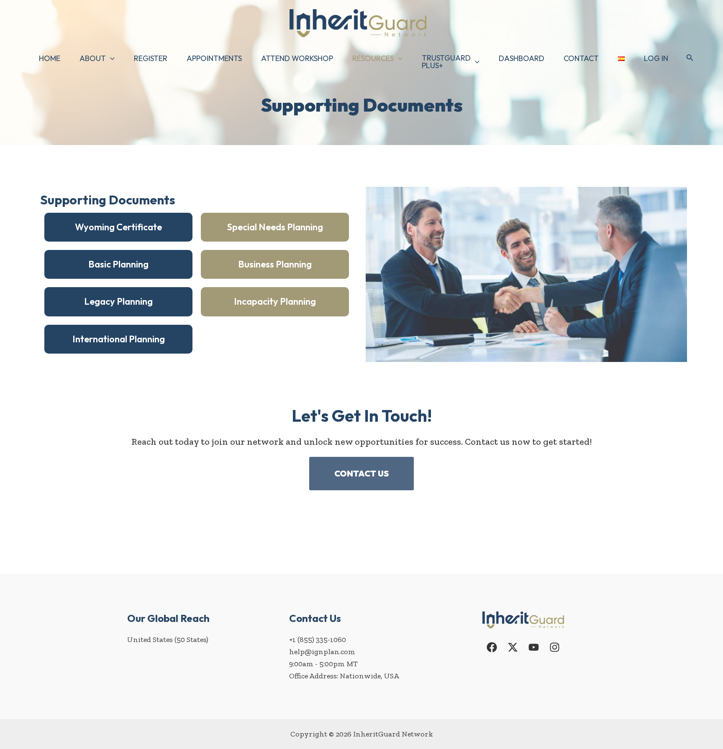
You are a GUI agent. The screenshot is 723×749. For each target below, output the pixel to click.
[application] (110, 58)
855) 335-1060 (323, 639)
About (92, 58)
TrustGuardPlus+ (446, 61)
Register (150, 58)
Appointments (214, 58)
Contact (581, 58)
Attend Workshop (297, 58)
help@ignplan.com (322, 651)
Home (49, 58)
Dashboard (521, 58)
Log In (656, 58)
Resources (373, 58)
